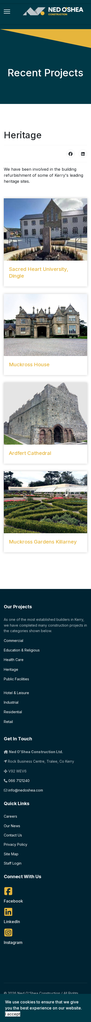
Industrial (11, 702)
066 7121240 (19, 780)
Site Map (11, 854)
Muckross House (29, 365)
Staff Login (12, 863)
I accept (12, 1013)
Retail (8, 721)
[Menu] (7, 11)
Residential (13, 712)
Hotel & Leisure (16, 693)
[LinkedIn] (83, 153)
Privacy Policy (15, 844)
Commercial (13, 640)
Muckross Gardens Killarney (43, 542)
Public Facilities (16, 679)
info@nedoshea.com (25, 790)
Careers (10, 816)
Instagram (13, 942)
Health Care (14, 659)
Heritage (11, 669)
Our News (12, 826)
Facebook (13, 901)
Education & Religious (22, 650)
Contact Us (13, 835)
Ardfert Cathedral (30, 453)
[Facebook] (70, 153)
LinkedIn (12, 921)
